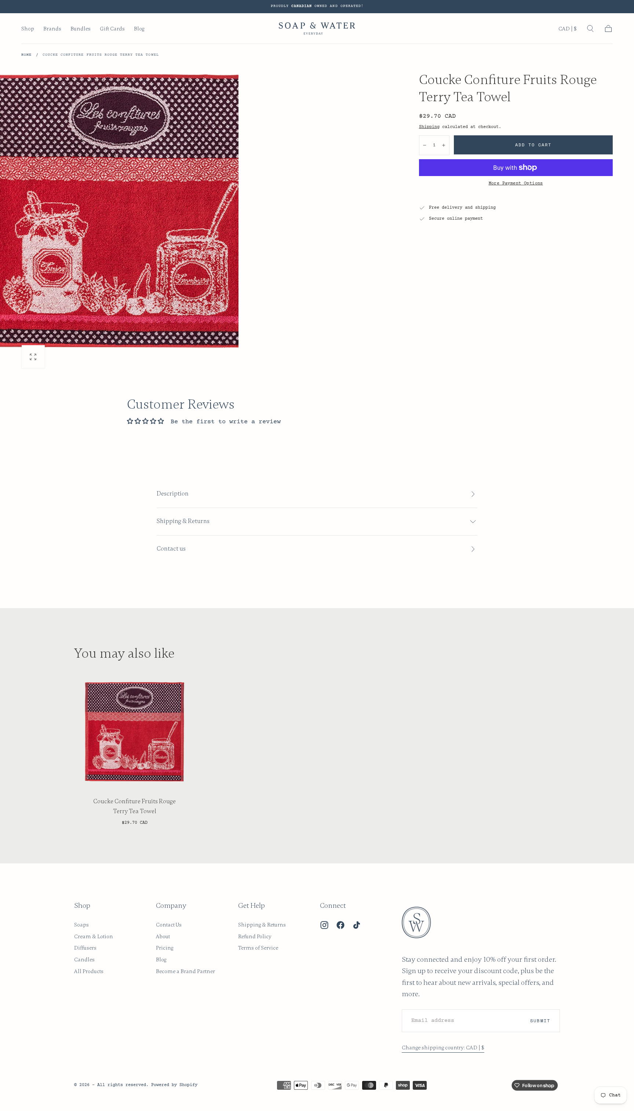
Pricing (164, 947)
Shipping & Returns (262, 924)
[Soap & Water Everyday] (421, 922)
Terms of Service (258, 947)
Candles (84, 959)
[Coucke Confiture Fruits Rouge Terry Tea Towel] (134, 731)
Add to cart (533, 144)
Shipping (429, 126)
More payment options (516, 183)
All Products (88, 971)
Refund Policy (255, 936)
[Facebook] (340, 925)
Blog (139, 29)
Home (26, 55)
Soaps (81, 924)
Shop (27, 29)
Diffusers (85, 947)
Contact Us (169, 924)
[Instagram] (324, 925)
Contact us (171, 548)
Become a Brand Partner (185, 971)
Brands (52, 29)
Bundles (80, 29)
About (163, 936)
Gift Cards (112, 29)
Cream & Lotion (93, 936)
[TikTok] (357, 925)
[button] (567, 30)
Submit (540, 1020)
